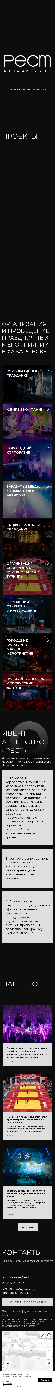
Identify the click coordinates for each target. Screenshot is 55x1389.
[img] (27, 248)
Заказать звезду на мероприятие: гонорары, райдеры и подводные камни (26, 1194)
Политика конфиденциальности (16, 1386)
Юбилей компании (25, 410)
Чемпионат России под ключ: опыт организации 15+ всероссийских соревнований (27, 1120)
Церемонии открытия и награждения (22, 606)
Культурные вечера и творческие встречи (25, 683)
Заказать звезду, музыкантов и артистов (23, 491)
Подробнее (7, 1383)
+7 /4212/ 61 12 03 (13, 1283)
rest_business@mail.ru (17, 1277)
